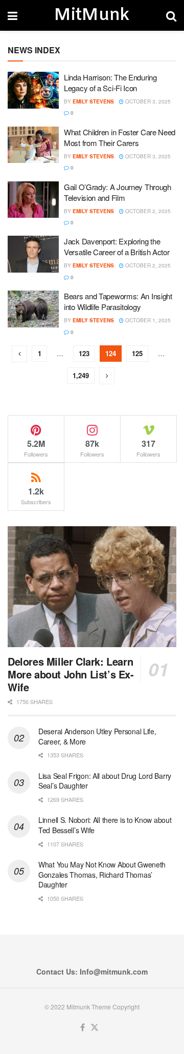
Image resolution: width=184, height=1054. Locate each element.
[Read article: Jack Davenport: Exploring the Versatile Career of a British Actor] (33, 254)
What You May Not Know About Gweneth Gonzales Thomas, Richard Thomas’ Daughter (102, 874)
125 (137, 353)
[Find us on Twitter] (94, 1027)
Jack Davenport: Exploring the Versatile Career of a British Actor (117, 246)
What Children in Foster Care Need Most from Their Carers (119, 137)
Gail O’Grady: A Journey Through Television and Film (117, 192)
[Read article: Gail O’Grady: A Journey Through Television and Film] (33, 199)
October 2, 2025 (147, 211)
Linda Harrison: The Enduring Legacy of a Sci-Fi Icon (110, 82)
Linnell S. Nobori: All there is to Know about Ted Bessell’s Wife (104, 825)
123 (84, 353)
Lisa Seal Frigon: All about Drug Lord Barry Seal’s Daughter (104, 781)
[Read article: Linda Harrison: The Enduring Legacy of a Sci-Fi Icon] (33, 90)
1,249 (81, 375)
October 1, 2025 (147, 320)
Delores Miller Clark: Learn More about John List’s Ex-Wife (71, 674)
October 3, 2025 (147, 101)
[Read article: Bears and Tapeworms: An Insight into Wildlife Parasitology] (33, 309)
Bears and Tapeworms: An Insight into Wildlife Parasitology (118, 301)
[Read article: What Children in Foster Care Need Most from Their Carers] (33, 145)
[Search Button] (171, 15)
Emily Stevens (93, 101)
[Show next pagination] (106, 375)
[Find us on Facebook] (82, 1027)
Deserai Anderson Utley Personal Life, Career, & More (97, 736)
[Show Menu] (12, 15)
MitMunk (91, 15)
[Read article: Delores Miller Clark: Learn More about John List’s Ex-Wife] (92, 586)
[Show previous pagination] (19, 353)
